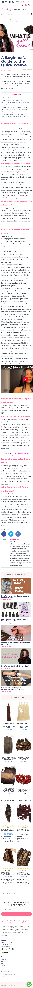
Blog (24, 9)
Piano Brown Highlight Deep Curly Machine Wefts (6, 873)
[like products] (28, 2)
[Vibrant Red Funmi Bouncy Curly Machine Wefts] (23, 777)
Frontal (3, 965)
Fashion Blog (15, 19)
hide (19, 94)
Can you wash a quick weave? (11, 112)
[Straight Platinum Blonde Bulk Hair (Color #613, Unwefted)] (23, 711)
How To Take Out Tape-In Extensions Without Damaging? (14, 688)
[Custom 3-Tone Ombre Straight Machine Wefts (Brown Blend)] (8, 776)
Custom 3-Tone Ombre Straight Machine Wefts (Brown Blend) (8, 790)
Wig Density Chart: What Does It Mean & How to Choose (14, 620)
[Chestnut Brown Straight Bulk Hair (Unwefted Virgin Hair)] (8, 711)
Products (17, 9)
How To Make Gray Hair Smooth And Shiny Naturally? (15, 596)
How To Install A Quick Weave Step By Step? (15, 107)
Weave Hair (4, 961)
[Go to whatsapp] (29, 984)
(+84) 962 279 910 (19, 1)
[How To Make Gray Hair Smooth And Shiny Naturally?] (16, 586)
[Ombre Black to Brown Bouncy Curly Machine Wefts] (23, 743)
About (2, 14)
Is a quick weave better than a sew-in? (13, 114)
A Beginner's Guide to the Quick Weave (12, 21)
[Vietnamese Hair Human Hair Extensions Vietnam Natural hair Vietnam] (7, 9)
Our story (8, 19)
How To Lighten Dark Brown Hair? (15, 666)
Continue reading (6, 599)
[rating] (12, 826)
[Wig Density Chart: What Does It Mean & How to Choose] (16, 609)
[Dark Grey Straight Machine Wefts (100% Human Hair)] (8, 745)
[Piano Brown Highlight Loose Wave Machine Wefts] (24, 856)
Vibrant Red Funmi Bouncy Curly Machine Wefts (23, 790)
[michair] (16, 921)
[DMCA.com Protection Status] (4, 952)
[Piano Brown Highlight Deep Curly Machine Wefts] (8, 856)
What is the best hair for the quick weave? (15, 116)
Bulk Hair (3, 959)
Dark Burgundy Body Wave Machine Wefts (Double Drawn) (23, 830)
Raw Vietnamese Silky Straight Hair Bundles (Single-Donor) (7, 830)
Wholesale (4, 978)
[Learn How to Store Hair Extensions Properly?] (16, 633)
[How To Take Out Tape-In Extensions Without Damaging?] (16, 678)
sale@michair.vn (5, 946)
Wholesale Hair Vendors (9, 894)
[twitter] (11, 534)
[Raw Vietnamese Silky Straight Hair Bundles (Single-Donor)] (8, 813)
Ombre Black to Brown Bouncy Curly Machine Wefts (23, 757)
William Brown (12, 70)
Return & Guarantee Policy (8, 974)
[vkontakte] (18, 534)
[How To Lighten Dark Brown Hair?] (16, 656)
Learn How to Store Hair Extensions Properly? (15, 643)
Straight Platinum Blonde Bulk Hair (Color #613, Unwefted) (23, 725)
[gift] (26, 5)
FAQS (2, 976)
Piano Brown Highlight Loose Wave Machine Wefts (24, 873)
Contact (9, 14)
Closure (3, 963)
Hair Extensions (5, 967)
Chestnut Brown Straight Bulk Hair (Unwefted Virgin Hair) (8, 725)
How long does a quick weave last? (12, 100)
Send (16, 914)
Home (3, 19)
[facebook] (3, 534)
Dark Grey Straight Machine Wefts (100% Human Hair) (9, 758)
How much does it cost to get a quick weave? (16, 109)
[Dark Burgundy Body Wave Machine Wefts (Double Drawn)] (24, 813)
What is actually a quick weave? (11, 98)
